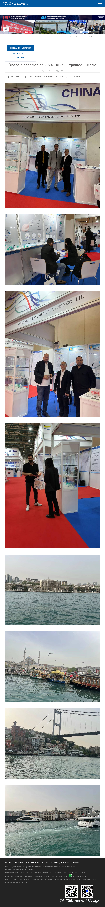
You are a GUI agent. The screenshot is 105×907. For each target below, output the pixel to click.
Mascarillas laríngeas (42, 867)
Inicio (72, 37)
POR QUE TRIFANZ (62, 863)
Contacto (77, 863)
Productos (46, 863)
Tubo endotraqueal (22, 867)
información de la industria (20, 55)
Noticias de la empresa (91, 37)
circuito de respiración (64, 867)
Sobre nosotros (20, 863)
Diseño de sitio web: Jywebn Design (70, 872)
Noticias (78, 37)
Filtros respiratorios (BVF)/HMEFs (20, 870)
